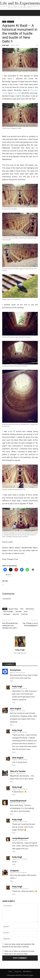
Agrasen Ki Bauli (13, 609)
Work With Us (27, 971)
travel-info (16, 614)
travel (25, 611)
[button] (37, 13)
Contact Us (17, 971)
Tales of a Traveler (18, 771)
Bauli (21, 609)
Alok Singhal (15, 708)
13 (37, 45)
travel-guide (6, 614)
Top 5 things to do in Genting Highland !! (30, 624)
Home (4, 18)
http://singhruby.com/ (20, 653)
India (19, 18)
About (10, 971)
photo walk (16, 93)
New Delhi (10, 21)
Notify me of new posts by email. (15, 954)
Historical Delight (8, 611)
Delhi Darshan (30, 609)
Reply (11, 681)
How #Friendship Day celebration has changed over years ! (10, 625)
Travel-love (11, 18)
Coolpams (14, 870)
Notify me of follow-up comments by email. (19, 951)
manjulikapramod (18, 801)
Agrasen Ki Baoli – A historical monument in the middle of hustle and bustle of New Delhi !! (19, 33)
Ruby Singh (5, 45)
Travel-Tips (24, 614)
